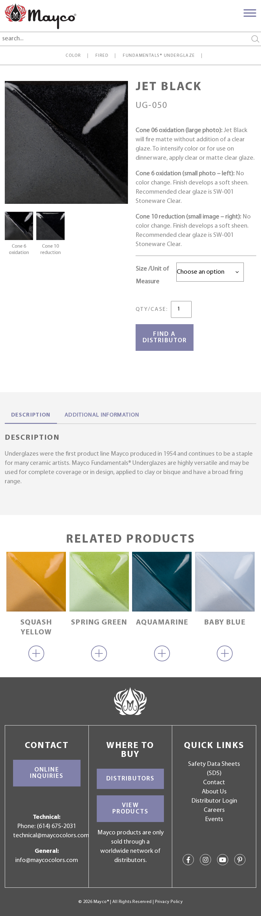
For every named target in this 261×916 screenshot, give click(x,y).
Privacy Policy (169, 901)
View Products (130, 808)
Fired (102, 55)
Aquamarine (162, 622)
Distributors (130, 779)
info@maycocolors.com (46, 860)
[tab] (31, 416)
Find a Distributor (165, 337)
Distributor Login (214, 801)
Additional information (102, 415)
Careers (214, 810)
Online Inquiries (46, 773)
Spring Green (99, 622)
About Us (214, 792)
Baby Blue (224, 622)
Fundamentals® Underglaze (159, 55)
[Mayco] (40, 16)
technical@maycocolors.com (51, 835)
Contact (214, 782)
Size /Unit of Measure (152, 275)
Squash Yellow (36, 627)
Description (31, 415)
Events (214, 819)
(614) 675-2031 (56, 826)
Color (73, 55)
